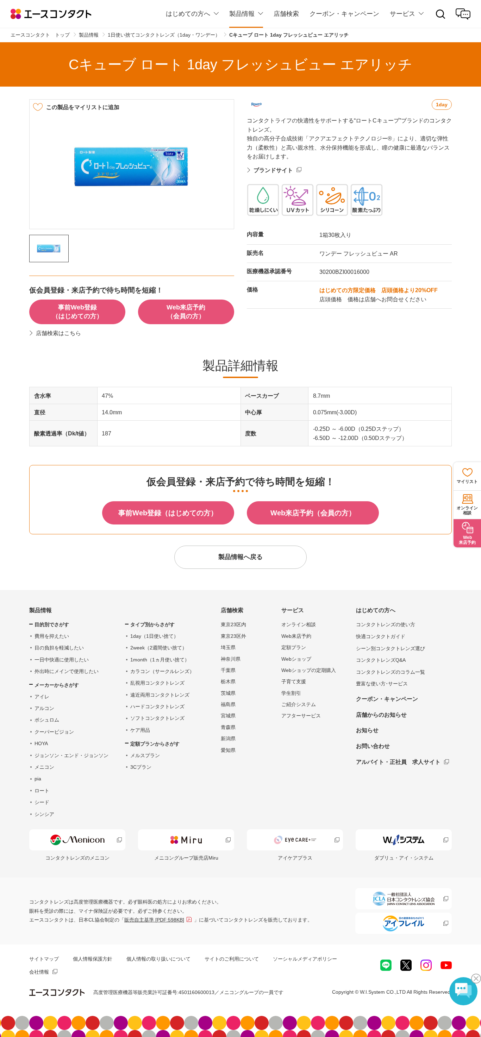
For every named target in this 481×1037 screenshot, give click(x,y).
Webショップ (296, 659)
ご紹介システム (298, 704)
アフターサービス (301, 715)
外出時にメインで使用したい (67, 671)
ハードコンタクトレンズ (157, 706)
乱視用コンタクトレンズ (157, 683)
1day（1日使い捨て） (154, 636)
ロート (42, 790)
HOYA (41, 743)
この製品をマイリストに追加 (82, 107)
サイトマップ (44, 959)
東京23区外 (233, 636)
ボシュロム (47, 720)
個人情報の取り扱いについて (158, 959)
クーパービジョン (54, 732)
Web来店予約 (296, 636)
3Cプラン (140, 767)
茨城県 (228, 693)
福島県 (228, 704)
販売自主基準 (154, 920)
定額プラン (293, 647)
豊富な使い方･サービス (382, 683)
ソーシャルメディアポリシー (305, 959)
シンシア (44, 814)
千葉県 (228, 670)
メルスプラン (145, 755)
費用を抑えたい (52, 636)
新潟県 (228, 738)
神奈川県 (231, 659)
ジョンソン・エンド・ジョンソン (71, 755)
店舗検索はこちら (58, 333)
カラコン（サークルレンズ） (162, 671)
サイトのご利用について (232, 959)
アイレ (42, 696)
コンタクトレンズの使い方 (385, 624)
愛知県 (228, 750)
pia (38, 778)
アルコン (44, 708)
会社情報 (39, 972)
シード (42, 802)
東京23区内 (233, 624)
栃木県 (228, 681)
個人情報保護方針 (92, 959)
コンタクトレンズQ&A (381, 660)
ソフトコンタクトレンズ (157, 718)
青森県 (228, 727)
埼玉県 (228, 647)
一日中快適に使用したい (62, 659)
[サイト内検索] (440, 14)
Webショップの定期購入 (308, 670)
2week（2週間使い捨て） (158, 648)
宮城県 (228, 715)
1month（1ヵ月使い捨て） (159, 659)
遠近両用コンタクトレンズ (159, 695)
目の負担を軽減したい (59, 648)
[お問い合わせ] (463, 14)
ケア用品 (140, 730)
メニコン (44, 767)
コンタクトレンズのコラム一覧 (390, 672)
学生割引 (291, 693)
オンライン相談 (298, 624)
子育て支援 (293, 681)
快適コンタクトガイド (380, 636)
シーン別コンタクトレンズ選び (390, 648)
